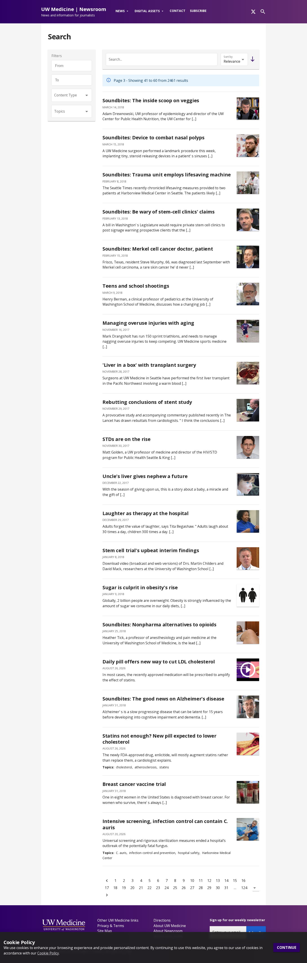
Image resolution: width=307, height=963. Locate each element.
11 (201, 880)
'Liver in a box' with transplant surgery (149, 365)
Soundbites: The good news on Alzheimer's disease (163, 699)
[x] (253, 11)
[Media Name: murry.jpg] (248, 220)
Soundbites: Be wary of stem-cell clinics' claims (158, 212)
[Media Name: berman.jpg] (248, 294)
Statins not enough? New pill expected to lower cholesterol (159, 739)
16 (243, 880)
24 (167, 887)
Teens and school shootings (135, 286)
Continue (286, 947)
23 (158, 887)
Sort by (228, 57)
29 (209, 887)
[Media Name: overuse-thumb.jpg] (248, 331)
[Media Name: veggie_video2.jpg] (248, 108)
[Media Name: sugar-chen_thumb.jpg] (248, 595)
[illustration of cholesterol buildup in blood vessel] (248, 744)
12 (209, 880)
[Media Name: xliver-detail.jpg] (248, 373)
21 (141, 887)
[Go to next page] (106, 895)
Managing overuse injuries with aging (148, 323)
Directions (162, 920)
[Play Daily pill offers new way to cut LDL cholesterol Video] (248, 669)
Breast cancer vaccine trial (134, 784)
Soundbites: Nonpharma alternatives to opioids (159, 624)
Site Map (104, 930)
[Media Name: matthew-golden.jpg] (248, 447)
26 (184, 887)
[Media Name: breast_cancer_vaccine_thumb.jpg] (248, 792)
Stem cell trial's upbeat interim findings (150, 550)
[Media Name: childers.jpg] (248, 558)
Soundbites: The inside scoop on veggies (150, 100)
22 (149, 887)
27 (192, 887)
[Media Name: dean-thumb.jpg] (248, 410)
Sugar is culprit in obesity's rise (140, 587)
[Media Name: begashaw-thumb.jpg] (248, 521)
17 (107, 887)
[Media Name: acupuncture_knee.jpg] (248, 632)
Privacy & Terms (110, 925)
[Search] (263, 11)
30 (218, 887)
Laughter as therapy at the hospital (145, 513)
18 (115, 887)
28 (201, 887)
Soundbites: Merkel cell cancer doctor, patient (157, 249)
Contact (177, 11)
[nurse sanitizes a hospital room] (248, 829)
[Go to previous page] (106, 880)
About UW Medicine (170, 925)
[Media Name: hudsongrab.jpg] (248, 484)
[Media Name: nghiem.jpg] (248, 257)
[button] (122, 11)
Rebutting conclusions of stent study (147, 402)
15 (235, 880)
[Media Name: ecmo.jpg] (248, 182)
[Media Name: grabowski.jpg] (248, 707)
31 (226, 887)
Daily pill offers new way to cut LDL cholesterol (158, 661)
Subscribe (198, 11)
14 (226, 880)
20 (132, 887)
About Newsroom (168, 930)
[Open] (86, 95)
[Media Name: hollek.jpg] (248, 145)
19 (124, 887)
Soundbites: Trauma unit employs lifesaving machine (166, 174)
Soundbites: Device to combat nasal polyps (153, 137)
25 (175, 887)
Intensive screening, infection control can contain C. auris (165, 824)
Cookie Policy (48, 952)
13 (218, 880)
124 (244, 887)
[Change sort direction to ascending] (252, 59)
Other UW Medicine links (117, 920)
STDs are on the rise (126, 439)
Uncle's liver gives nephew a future (144, 476)
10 (192, 880)
